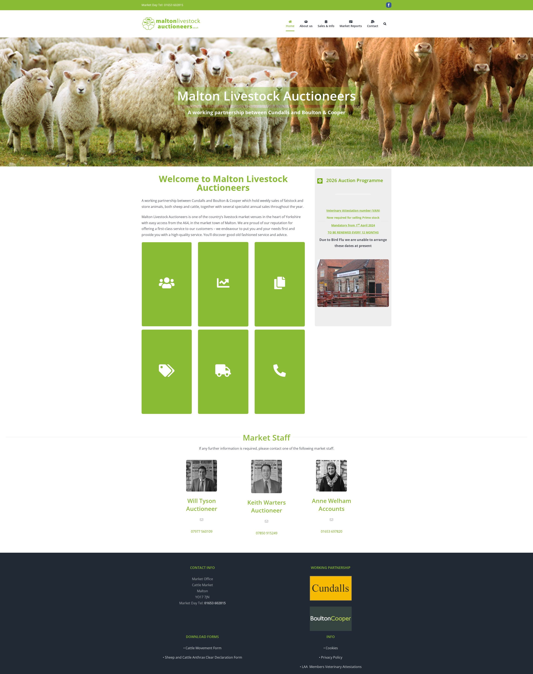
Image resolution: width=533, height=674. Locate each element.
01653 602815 (173, 5)
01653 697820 (331, 531)
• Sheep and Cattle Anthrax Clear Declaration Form (202, 657)
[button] (385, 23)
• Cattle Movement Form (202, 648)
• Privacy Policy (330, 657)
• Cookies (331, 648)
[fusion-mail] (201, 519)
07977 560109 (201, 531)
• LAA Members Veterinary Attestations (331, 666)
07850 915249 (266, 533)
